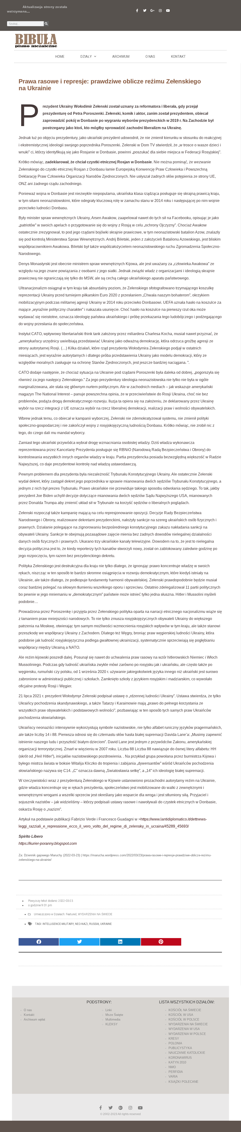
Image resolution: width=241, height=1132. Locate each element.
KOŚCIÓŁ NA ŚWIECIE (185, 1010)
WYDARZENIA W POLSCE (187, 1034)
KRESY (174, 1038)
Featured (71, 914)
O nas (150, 56)
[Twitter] (144, 10)
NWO (172, 1067)
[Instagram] (160, 10)
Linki (108, 1010)
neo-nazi (81, 924)
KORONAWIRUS (180, 1057)
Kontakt (178, 56)
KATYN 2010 (177, 1062)
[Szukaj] (46, 23)
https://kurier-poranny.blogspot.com (48, 843)
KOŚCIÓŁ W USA (181, 1015)
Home (59, 56)
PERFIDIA (176, 1072)
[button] (39, 942)
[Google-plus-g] (152, 10)
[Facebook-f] (137, 10)
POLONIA (175, 1043)
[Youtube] (168, 10)
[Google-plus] (120, 1108)
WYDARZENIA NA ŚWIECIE (95, 914)
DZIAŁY (86, 56)
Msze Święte (114, 1015)
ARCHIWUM (120, 56)
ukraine (106, 924)
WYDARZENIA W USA (184, 1029)
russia (94, 924)
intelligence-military (58, 924)
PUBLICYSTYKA (180, 1048)
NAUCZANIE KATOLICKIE (187, 1052)
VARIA (173, 1076)
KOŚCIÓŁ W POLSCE (184, 1019)
